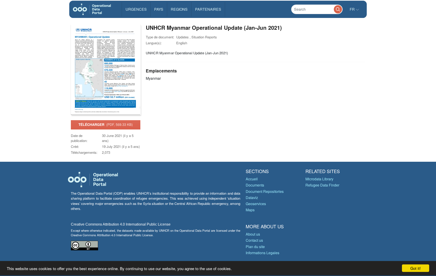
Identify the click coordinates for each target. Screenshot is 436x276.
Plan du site (255, 246)
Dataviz (252, 197)
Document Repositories (265, 191)
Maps (250, 209)
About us (253, 234)
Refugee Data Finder (322, 185)
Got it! (415, 268)
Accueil (252, 179)
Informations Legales (262, 252)
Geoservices (256, 203)
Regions (179, 9)
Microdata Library (319, 179)
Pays (158, 9)
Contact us (254, 240)
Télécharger (105, 124)
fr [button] (353, 9)
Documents (255, 185)
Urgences (136, 9)
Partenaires (208, 9)
